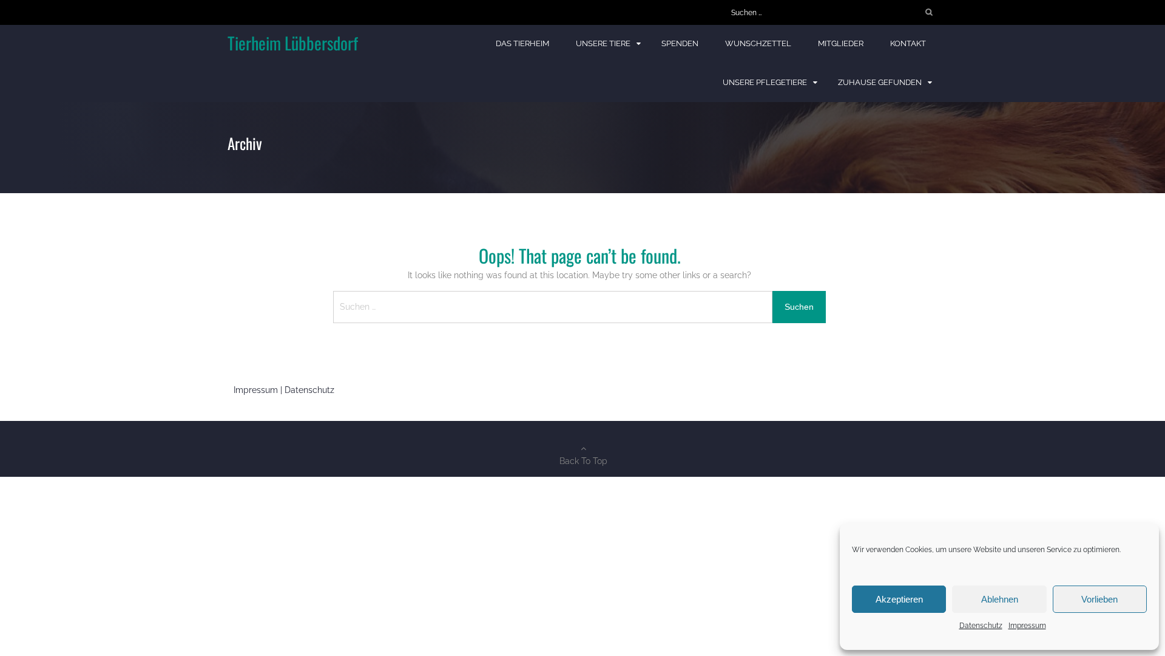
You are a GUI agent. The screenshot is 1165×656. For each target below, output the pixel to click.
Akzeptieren (899, 599)
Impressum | (259, 390)
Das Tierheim (522, 43)
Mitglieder (840, 43)
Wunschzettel (758, 43)
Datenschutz (980, 625)
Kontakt (908, 43)
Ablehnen (999, 599)
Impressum (1027, 625)
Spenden (679, 43)
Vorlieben (1099, 599)
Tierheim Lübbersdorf (293, 42)
